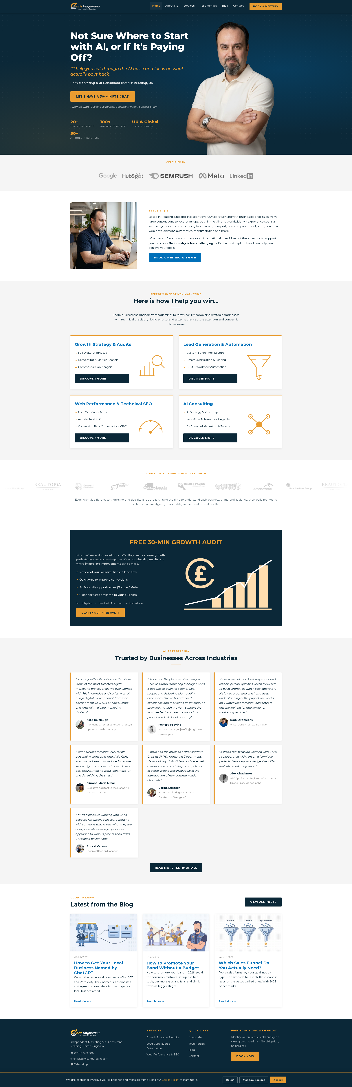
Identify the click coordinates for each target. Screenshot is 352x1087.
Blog (225, 5)
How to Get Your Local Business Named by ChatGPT (98, 967)
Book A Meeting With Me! (175, 257)
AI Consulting (198, 403)
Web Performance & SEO (162, 1054)
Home (156, 5)
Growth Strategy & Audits (103, 344)
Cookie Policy (170, 1079)
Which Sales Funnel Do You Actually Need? (244, 965)
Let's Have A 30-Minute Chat (102, 96)
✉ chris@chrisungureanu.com (89, 1058)
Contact (238, 5)
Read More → (83, 1001)
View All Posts (263, 902)
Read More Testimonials (176, 867)
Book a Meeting (265, 6)
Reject (230, 1079)
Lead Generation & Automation (217, 344)
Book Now (245, 1056)
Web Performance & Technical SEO (113, 403)
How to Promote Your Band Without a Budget (172, 965)
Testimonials (208, 5)
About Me (171, 5)
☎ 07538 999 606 (82, 1053)
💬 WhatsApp (79, 1064)
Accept (278, 1079)
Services (189, 5)
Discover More (93, 378)
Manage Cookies (254, 1079)
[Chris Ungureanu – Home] (85, 6)
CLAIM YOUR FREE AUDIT (100, 612)
